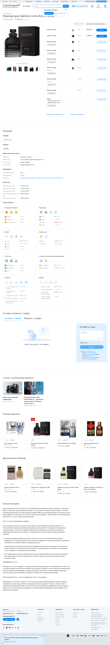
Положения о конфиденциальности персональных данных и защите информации (91, 357)
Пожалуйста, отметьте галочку (87, 351)
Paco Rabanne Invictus (11, 443)
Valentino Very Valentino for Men (40, 487)
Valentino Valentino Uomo (11, 487)
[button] (4, 69)
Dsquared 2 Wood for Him (91, 443)
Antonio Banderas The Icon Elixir (66, 443)
